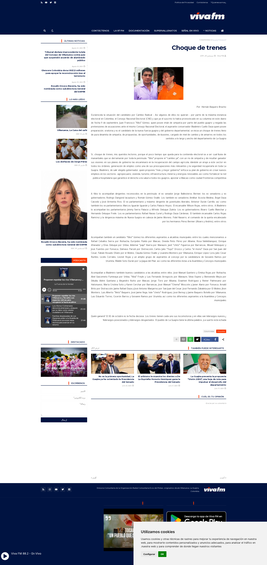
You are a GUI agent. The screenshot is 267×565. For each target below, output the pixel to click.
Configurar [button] (149, 554)
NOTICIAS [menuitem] (210, 30)
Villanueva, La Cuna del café (72, 130)
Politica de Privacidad (184, 2)
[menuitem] (222, 31)
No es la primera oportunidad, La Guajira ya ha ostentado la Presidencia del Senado (113, 379)
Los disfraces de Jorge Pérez (71, 161)
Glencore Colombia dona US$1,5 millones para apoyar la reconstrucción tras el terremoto (63, 73)
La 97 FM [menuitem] (119, 30)
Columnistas (204, 40)
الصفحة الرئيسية (219, 40)
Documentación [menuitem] (139, 30)
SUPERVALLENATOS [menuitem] (165, 30)
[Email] (183, 339)
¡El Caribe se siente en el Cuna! (65, 368)
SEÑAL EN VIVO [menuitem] (190, 30)
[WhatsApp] (190, 339)
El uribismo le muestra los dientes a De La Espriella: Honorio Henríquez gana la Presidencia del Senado (159, 379)
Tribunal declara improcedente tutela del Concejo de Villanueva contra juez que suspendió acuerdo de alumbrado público (64, 56)
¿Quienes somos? (218, 2)
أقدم (94, 477)
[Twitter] (197, 339)
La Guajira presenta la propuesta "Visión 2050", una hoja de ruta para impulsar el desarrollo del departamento (207, 380)
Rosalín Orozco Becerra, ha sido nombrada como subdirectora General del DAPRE (64, 89)
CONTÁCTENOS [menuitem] (100, 30)
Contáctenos (202, 2)
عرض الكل (95, 348)
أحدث (222, 477)
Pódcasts (79, 260)
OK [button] (162, 554)
